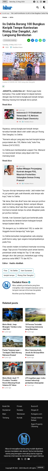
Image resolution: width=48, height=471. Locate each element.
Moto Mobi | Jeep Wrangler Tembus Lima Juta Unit (11, 326)
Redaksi (20, 410)
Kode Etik (6, 406)
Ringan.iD (34, 410)
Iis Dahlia (18, 134)
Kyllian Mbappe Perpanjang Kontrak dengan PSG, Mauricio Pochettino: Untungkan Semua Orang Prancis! (29, 174)
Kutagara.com (36, 414)
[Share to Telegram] (44, 40)
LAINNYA (40, 467)
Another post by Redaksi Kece (23, 294)
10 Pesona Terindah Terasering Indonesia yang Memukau (34, 326)
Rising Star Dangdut (25, 275)
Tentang (5, 418)
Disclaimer (6, 410)
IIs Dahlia (14, 270)
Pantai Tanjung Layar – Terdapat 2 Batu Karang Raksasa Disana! (12, 352)
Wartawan (21, 414)
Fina (13, 94)
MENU (5, 1)
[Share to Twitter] (36, 40)
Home (4, 17)
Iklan (4, 414)
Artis (11, 17)
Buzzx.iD (34, 406)
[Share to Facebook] (32, 40)
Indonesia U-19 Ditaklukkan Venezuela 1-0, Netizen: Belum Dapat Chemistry (29, 116)
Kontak (19, 418)
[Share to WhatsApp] (40, 40)
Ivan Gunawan (15, 218)
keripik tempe (38, 97)
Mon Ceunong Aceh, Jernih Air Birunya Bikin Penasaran (34, 352)
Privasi (19, 406)
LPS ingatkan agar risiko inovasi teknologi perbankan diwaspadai (35, 380)
